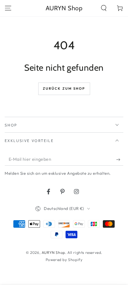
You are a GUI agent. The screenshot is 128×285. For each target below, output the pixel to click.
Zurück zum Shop (64, 88)
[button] (104, 8)
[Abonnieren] (119, 159)
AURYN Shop (53, 252)
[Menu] (8, 8)
